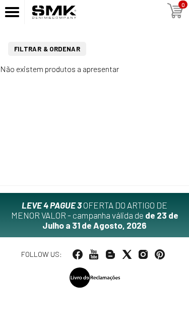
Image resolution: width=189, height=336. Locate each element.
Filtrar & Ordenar (47, 49)
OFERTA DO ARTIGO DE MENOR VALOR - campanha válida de (94, 215)
